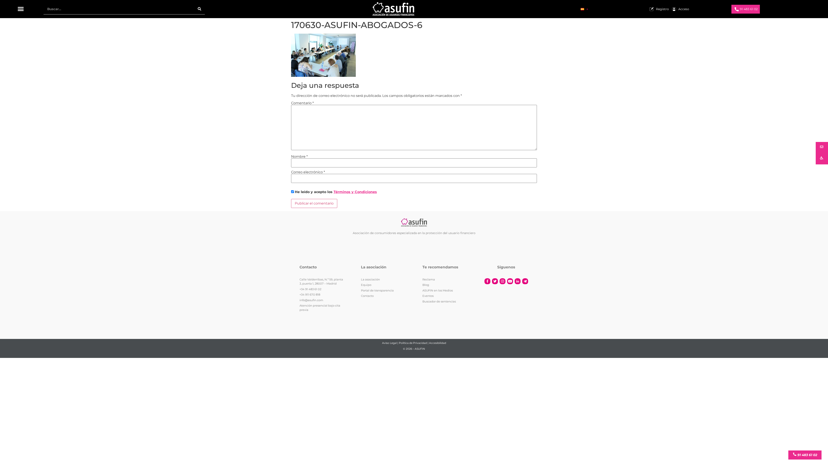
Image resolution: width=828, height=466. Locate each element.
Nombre (299, 156)
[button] (21, 9)
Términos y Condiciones (355, 192)
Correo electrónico (308, 172)
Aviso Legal (389, 343)
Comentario (302, 103)
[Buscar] (199, 9)
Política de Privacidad (413, 343)
